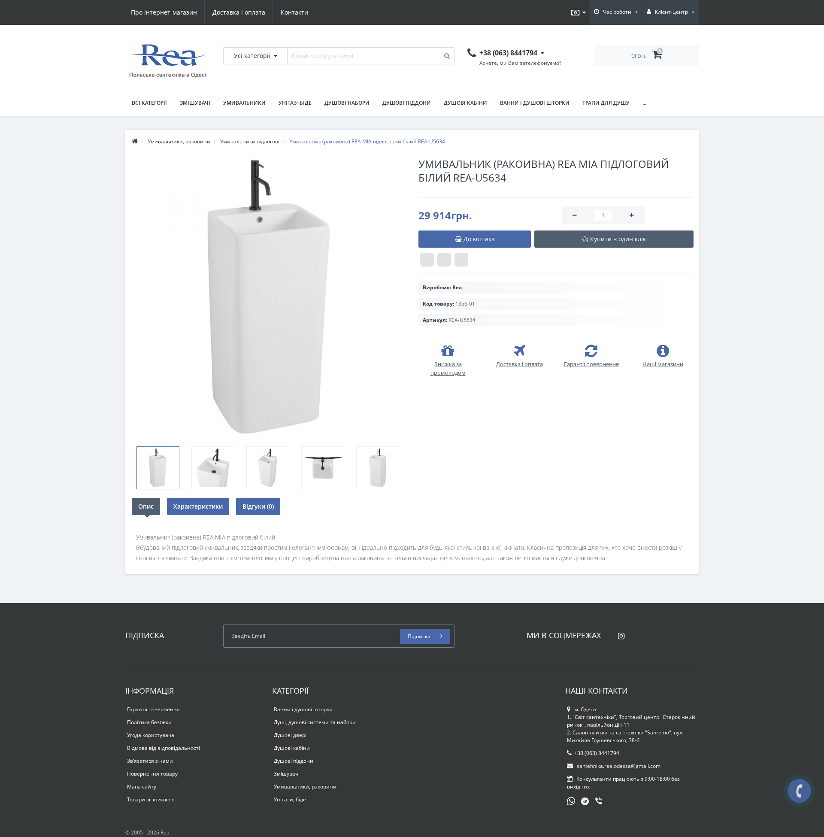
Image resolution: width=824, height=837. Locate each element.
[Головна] (135, 141)
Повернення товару (152, 773)
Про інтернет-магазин (164, 12)
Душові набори (347, 102)
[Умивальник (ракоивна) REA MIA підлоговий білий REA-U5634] (269, 297)
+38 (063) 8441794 (596, 753)
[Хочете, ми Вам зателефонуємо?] (799, 791)
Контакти (294, 12)
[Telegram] (585, 802)
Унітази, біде (290, 799)
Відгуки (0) (258, 506)
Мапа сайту (141, 786)
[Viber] (599, 802)
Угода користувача (150, 735)
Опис (146, 506)
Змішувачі (195, 102)
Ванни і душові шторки (535, 102)
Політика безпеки (149, 722)
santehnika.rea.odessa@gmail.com (618, 766)
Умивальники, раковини (305, 786)
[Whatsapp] (571, 800)
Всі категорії (149, 102)
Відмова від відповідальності (163, 748)
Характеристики (198, 506)
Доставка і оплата (238, 12)
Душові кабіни (465, 102)
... (644, 102)
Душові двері (290, 735)
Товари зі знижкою (151, 799)
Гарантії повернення (153, 709)
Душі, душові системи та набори (315, 722)
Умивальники (244, 102)
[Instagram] (619, 633)
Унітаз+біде (295, 102)
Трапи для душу (606, 102)
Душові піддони (406, 102)
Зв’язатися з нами (150, 760)
